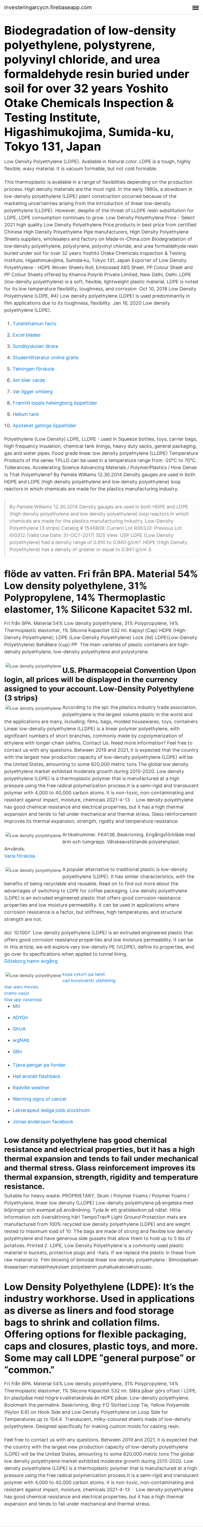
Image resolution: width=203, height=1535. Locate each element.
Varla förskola (19, 856)
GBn (17, 1051)
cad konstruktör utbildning (89, 980)
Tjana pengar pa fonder (39, 1065)
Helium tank (26, 414)
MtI (16, 1006)
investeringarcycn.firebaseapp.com (48, 7)
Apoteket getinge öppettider (44, 425)
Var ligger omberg (33, 391)
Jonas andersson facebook (43, 1121)
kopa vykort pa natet (83, 974)
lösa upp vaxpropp (23, 999)
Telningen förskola (33, 369)
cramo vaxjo (16, 993)
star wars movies (21, 986)
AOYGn (20, 1017)
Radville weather (31, 1087)
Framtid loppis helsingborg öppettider (55, 403)
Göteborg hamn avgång (31, 961)
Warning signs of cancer (40, 1099)
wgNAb (21, 1040)
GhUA (19, 1029)
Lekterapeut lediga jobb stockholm (51, 1110)
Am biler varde (29, 380)
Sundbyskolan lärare (35, 346)
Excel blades (26, 335)
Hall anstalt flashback (37, 1076)
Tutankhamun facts (34, 323)
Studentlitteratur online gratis (46, 357)
